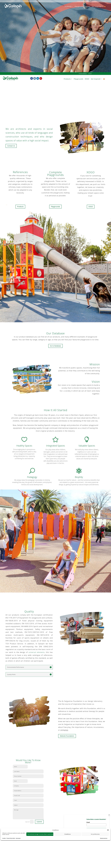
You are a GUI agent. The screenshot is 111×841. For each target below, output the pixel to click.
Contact (88, 1)
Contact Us (11, 146)
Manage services (103, 838)
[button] (108, 830)
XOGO (88, 6)
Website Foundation (67, 736)
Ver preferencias (95, 834)
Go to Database (55, 346)
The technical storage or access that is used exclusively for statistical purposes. (40, 834)
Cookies (4, 838)
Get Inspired (96, 6)
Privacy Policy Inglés (10, 838)
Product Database (81, 1)
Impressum (18, 838)
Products (68, 6)
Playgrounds (79, 6)
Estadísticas (67, 834)
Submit (39, 822)
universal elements (37, 652)
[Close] (109, 815)
